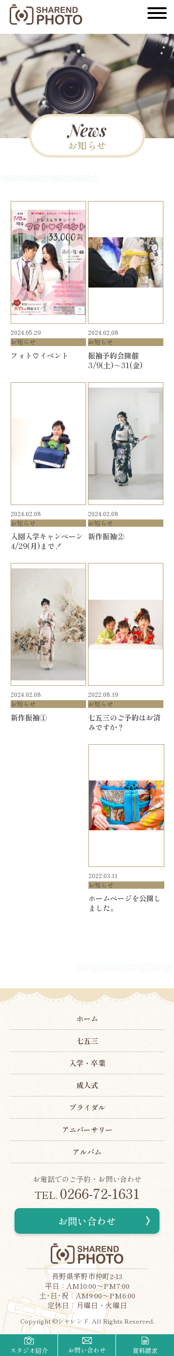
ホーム (87, 1018)
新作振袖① (29, 717)
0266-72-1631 (87, 1193)
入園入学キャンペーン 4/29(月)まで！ (50, 541)
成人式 (87, 1085)
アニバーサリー (87, 1130)
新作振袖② (106, 536)
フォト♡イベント (40, 355)
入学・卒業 (87, 1063)
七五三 (87, 1041)
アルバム (87, 1152)
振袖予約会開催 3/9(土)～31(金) (117, 360)
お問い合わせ (87, 1221)
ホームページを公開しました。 (124, 903)
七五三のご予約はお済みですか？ (124, 722)
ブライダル (87, 1107)
